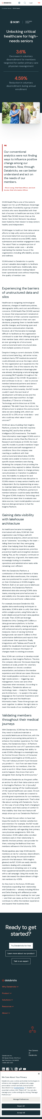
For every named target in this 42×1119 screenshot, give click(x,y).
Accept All (21, 1113)
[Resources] (12, 1006)
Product (5, 993)
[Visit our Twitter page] (11, 1069)
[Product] (10, 993)
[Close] (38, 1073)
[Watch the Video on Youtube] (24, 1069)
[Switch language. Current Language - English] (19, 2)
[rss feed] (16, 1069)
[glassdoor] (20, 1069)
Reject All (20, 1106)
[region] (21, 1094)
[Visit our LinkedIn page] (3, 1069)
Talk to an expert (21, 961)
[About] (9, 1013)
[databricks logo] (9, 980)
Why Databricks (9, 986)
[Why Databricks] (17, 986)
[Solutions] (12, 999)
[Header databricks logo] (6, 3)
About (5, 1013)
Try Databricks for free (21, 945)
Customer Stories (6, 8)
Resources (6, 1006)
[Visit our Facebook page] (7, 1069)
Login (31, 3)
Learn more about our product (21, 953)
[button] (24, 2)
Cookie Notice (19, 1088)
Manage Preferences (21, 1099)
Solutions (6, 1000)
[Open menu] (39, 3)
